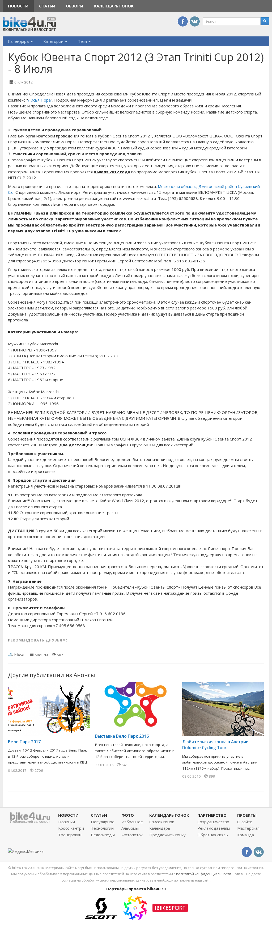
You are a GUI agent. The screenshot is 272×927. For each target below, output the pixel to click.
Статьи (47, 6)
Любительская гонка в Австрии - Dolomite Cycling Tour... (216, 744)
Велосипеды (103, 834)
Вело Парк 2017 (24, 742)
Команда (245, 834)
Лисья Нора (39, 100)
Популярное (102, 821)
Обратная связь (212, 834)
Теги (83, 41)
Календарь (19, 41)
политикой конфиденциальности (203, 873)
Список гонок (161, 821)
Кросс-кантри (71, 828)
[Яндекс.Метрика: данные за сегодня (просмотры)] (26, 851)
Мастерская (248, 828)
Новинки (66, 821)
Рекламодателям (213, 828)
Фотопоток (132, 834)
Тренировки (70, 834)
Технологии (102, 828)
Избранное (132, 821)
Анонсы (41, 654)
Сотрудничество (213, 821)
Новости (18, 6)
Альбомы (130, 828)
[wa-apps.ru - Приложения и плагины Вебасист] (135, 907)
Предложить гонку (167, 834)
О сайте (244, 821)
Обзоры (74, 6)
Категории (54, 41)
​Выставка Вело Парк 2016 (122, 736)
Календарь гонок (114, 6)
